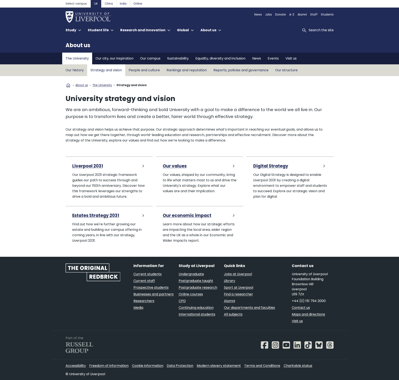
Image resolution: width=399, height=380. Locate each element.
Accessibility (76, 365)
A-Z (291, 15)
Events (273, 58)
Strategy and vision (106, 70)
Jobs (268, 15)
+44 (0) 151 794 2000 (309, 300)
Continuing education (196, 307)
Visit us (291, 58)
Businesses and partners (153, 294)
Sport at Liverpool (238, 287)
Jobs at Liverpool (238, 274)
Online (137, 4)
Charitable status (298, 365)
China (109, 4)
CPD (182, 300)
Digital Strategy (270, 166)
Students (327, 15)
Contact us (301, 307)
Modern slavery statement (219, 365)
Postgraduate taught (196, 280)
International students (197, 314)
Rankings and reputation (187, 70)
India (123, 4)
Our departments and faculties (249, 307)
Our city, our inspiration (114, 58)
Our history (75, 70)
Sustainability (178, 58)
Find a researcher (238, 294)
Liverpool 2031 (87, 166)
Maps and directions (308, 314)
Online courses (191, 294)
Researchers (143, 300)
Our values (175, 166)
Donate (280, 15)
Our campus (150, 58)
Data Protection (180, 365)
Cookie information (147, 365)
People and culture (144, 70)
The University (77, 58)
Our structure (286, 70)
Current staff (144, 280)
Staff (314, 15)
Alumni (302, 15)
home (68, 85)
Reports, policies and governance (241, 70)
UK (96, 4)
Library (229, 280)
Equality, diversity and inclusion (220, 58)
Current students (147, 274)
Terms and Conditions (262, 365)
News (258, 15)
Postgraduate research (198, 287)
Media (138, 307)
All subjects (233, 314)
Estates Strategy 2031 (95, 215)
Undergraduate (191, 274)
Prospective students (151, 287)
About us (78, 45)
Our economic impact (187, 215)
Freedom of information (109, 365)
